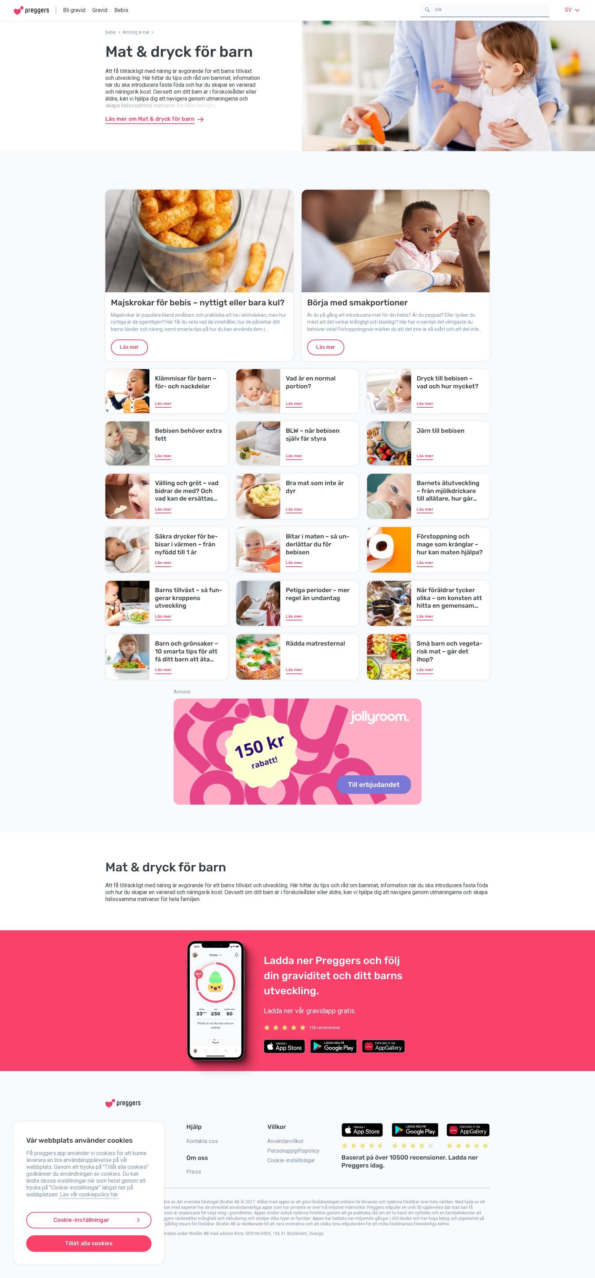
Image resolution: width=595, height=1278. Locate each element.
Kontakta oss (202, 1141)
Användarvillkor (285, 1141)
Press (193, 1172)
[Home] (31, 10)
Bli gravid (74, 10)
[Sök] (427, 9)
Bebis (121, 10)
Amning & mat (136, 32)
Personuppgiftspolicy (293, 1151)
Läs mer (129, 347)
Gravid (99, 10)
